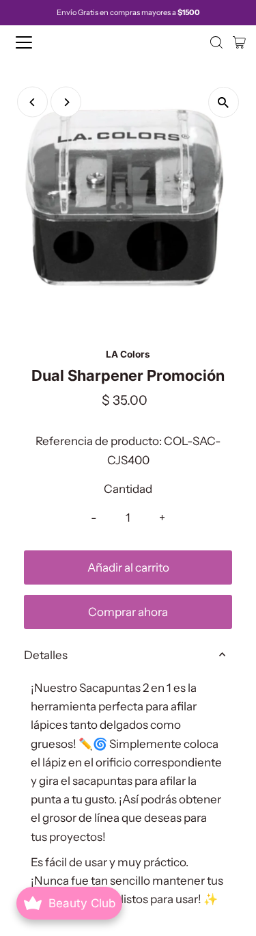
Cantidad (128, 489)
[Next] (66, 102)
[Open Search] (216, 42)
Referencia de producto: (98, 441)
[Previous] (32, 102)
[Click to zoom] (223, 102)
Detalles (46, 655)
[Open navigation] (35, 42)
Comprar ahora (128, 612)
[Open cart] (239, 42)
